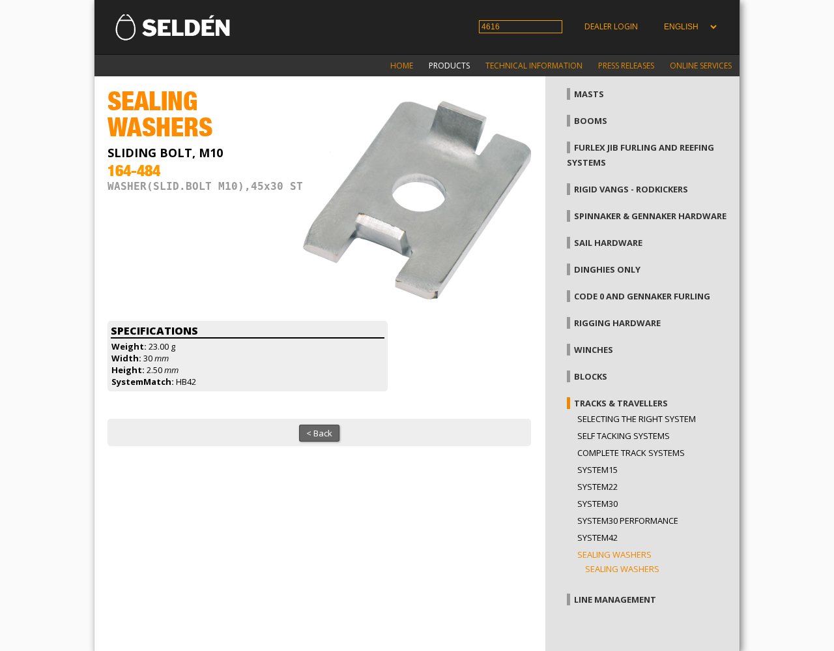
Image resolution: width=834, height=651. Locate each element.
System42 (597, 537)
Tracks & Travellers (621, 403)
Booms (590, 121)
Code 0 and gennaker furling (642, 296)
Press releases (626, 65)
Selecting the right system (636, 419)
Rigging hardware (617, 323)
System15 (597, 470)
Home (401, 65)
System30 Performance (627, 520)
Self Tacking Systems (623, 436)
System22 (597, 486)
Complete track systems (631, 453)
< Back (319, 433)
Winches (593, 350)
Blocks (590, 376)
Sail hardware (608, 243)
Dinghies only (607, 269)
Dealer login (611, 26)
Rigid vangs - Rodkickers (631, 189)
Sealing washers (614, 554)
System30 (597, 503)
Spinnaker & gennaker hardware (650, 216)
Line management (615, 599)
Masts (589, 94)
